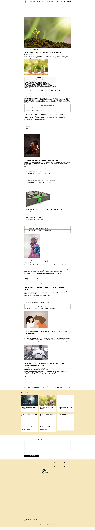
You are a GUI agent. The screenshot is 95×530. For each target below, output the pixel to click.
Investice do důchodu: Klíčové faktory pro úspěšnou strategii (34, 79)
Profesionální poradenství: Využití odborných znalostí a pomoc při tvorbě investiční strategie (38, 85)
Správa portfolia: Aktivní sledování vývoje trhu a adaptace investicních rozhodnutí (37, 83)
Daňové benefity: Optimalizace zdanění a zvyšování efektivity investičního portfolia (37, 84)
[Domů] (24, 49)
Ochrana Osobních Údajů (51, 524)
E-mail (41, 452)
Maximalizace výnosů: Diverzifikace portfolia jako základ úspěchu (34, 80)
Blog (53, 465)
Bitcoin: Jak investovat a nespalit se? (65, 426)
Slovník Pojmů (57, 1)
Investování (65, 465)
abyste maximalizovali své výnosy (43, 302)
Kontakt (66, 1)
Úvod (31, 1)
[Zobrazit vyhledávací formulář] (70, 1)
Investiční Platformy (67, 463)
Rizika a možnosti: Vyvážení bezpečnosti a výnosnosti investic (34, 81)
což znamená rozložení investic (37, 117)
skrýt (42, 77)
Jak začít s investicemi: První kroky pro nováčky (63, 387)
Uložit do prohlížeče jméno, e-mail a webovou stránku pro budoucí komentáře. (62, 452)
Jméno (26, 452)
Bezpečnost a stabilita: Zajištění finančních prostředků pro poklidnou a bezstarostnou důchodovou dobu (40, 86)
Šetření (52, 1)
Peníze (48, 1)
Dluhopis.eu (26, 54)
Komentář (26, 442)
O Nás (62, 1)
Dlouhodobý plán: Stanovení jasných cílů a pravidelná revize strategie (35, 82)
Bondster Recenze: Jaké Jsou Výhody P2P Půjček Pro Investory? (34, 387)
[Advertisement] (47, 8)
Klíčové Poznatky (27, 87)
